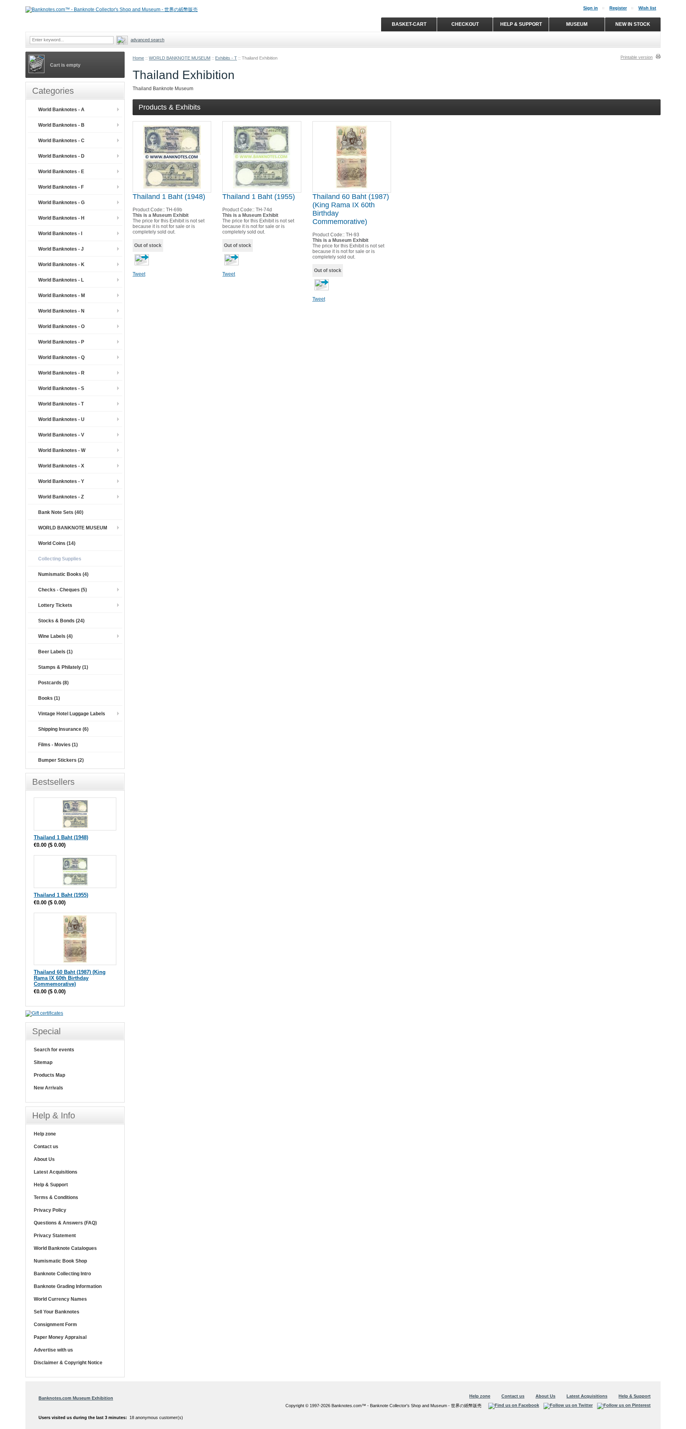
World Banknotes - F (61, 187)
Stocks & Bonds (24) (61, 621)
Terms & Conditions (56, 1197)
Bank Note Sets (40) (60, 512)
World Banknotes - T (61, 404)
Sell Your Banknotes (56, 1312)
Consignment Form (55, 1324)
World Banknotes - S (61, 388)
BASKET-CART (409, 24)
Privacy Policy (50, 1210)
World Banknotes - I (60, 233)
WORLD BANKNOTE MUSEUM (179, 58)
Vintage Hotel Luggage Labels (71, 713)
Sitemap (43, 1062)
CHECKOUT (465, 24)
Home (138, 58)
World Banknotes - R (61, 373)
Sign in (590, 8)
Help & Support (51, 1185)
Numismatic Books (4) (63, 574)
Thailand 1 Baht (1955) (258, 197)
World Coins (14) (56, 543)
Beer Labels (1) (55, 652)
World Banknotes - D (61, 156)
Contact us (46, 1146)
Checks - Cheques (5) (62, 590)
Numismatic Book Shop (60, 1261)
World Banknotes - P (61, 342)
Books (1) (49, 698)
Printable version (636, 57)
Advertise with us (53, 1350)
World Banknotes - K (61, 264)
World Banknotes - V (61, 435)
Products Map (49, 1075)
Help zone (45, 1134)
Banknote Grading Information (68, 1286)
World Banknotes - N (61, 311)
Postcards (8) (53, 683)
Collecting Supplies (59, 559)
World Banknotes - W (61, 450)
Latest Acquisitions (55, 1172)
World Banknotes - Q (61, 357)
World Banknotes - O (61, 326)
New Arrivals (48, 1088)
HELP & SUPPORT (521, 24)
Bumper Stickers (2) (61, 760)
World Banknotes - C (61, 140)
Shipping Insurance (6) (63, 729)
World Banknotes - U (61, 419)
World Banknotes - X (61, 466)
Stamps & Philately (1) (63, 667)
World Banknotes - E (61, 171)
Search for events (54, 1049)
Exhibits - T (226, 58)
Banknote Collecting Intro (62, 1273)
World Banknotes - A (61, 109)
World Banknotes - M (61, 295)
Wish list (647, 8)
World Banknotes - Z (61, 497)
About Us (44, 1159)
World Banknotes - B (61, 125)
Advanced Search (147, 39)
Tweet (139, 274)
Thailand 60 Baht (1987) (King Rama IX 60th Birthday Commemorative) (70, 978)
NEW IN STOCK (632, 24)
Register (618, 8)
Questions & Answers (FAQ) (65, 1223)
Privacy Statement (55, 1235)
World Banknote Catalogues (65, 1248)
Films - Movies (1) (58, 744)
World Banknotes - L (61, 280)
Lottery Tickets (55, 605)
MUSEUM (577, 24)
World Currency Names (60, 1299)
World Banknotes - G (61, 202)
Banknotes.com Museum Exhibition (76, 1398)
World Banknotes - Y (61, 481)
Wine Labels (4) (55, 636)
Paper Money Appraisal (60, 1337)
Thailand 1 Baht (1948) (169, 197)
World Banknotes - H (61, 218)
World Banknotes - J (61, 249)
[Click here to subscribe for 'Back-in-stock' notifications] (141, 262)
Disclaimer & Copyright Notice (68, 1362)
